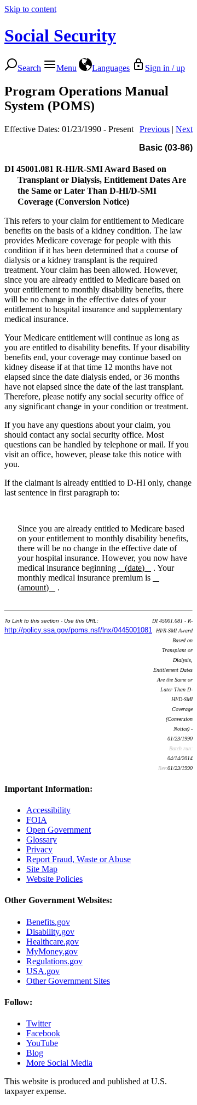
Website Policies (54, 878)
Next (184, 129)
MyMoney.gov (52, 951)
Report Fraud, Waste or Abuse (78, 859)
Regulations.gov (54, 961)
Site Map (41, 869)
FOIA (36, 820)
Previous (155, 129)
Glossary (41, 839)
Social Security (60, 35)
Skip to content (30, 9)
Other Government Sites (68, 980)
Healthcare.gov (52, 941)
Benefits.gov (48, 922)
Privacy (39, 849)
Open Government (58, 829)
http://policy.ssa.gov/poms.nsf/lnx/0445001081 (78, 630)
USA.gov (43, 971)
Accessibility (48, 810)
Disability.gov (50, 931)
